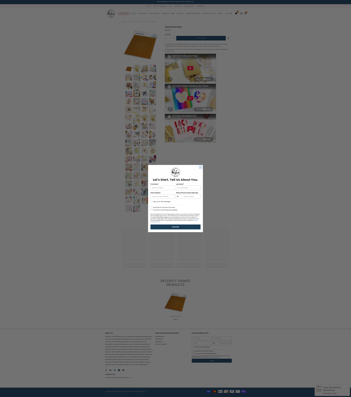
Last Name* (180, 184)
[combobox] (179, 196)
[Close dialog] (200, 167)
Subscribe (175, 227)
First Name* (154, 184)
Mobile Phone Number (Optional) (187, 193)
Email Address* (155, 193)
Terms (157, 222)
